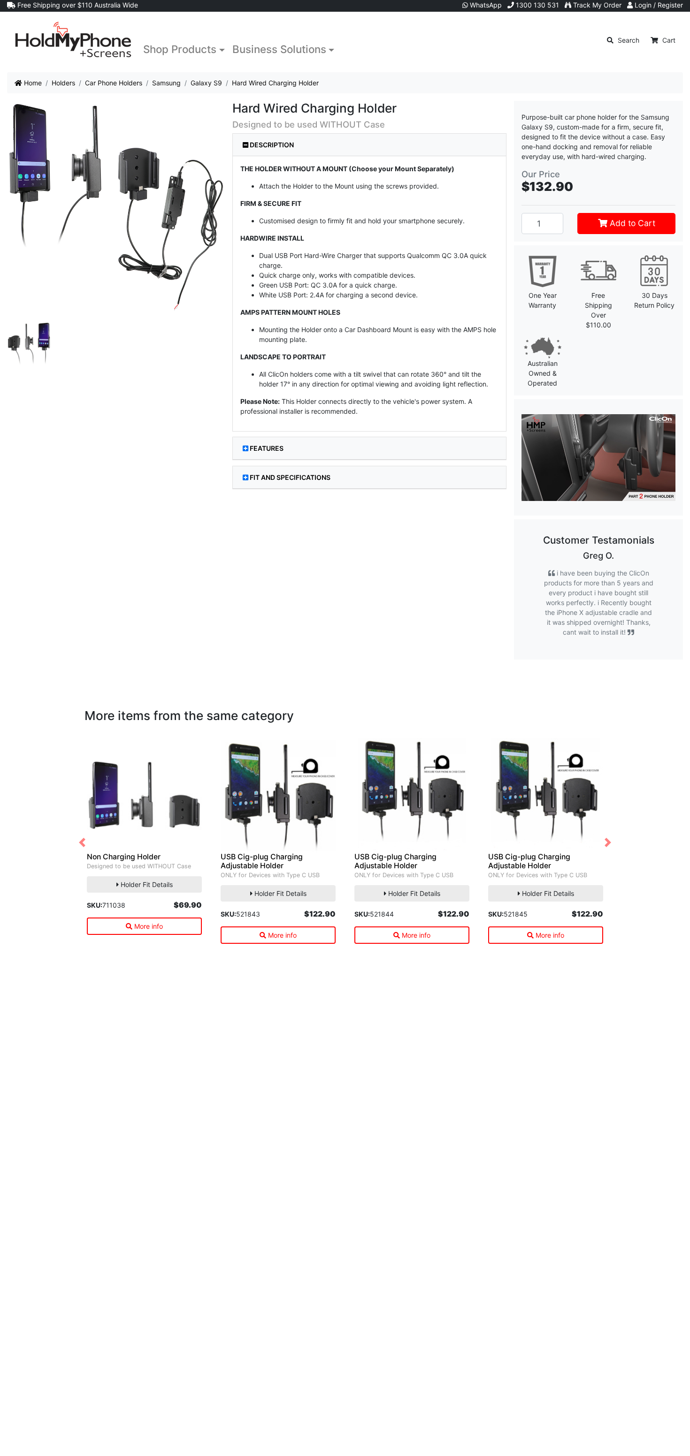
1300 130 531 (536, 5)
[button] (82, 843)
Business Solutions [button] (279, 49)
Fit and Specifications (290, 477)
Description (271, 145)
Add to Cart (631, 223)
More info (147, 926)
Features (267, 448)
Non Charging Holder (124, 856)
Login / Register (658, 5)
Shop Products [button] (179, 49)
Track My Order (596, 5)
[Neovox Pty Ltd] (73, 40)
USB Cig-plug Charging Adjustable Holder (262, 861)
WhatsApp (485, 5)
